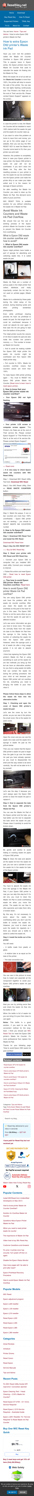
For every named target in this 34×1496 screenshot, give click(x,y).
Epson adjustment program (13, 1299)
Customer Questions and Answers (16, 1245)
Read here (25, 584)
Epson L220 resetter (11, 1304)
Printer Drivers (8, 1353)
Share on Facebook (14, 1054)
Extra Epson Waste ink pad (16, 1107)
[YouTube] (4, 1186)
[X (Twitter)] (17, 1186)
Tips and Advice (16, 1104)
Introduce (6, 1348)
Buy (17, 1454)
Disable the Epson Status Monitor (15, 1260)
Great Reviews (8, 1344)
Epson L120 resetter (11, 1308)
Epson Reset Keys (17, 5)
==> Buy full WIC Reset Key (13, 549)
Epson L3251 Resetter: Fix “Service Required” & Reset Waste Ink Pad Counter (16, 1420)
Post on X (26, 1054)
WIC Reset (7, 1294)
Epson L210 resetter (11, 1313)
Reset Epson (8, 1363)
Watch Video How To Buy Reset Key (17, 1182)
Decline (22, 1492)
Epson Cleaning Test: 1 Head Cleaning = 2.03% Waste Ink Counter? (14, 1394)
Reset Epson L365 (10, 1327)
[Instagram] (29, 1186)
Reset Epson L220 (10, 1318)
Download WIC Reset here (13, 542)
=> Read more (8, 466)
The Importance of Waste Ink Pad (15, 1235)
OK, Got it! (12, 1492)
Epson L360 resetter (11, 1332)
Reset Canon (8, 1358)
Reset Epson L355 (10, 1323)
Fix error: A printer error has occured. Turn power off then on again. (15, 1253)
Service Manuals (9, 1367)
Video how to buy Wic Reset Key (15, 1240)
